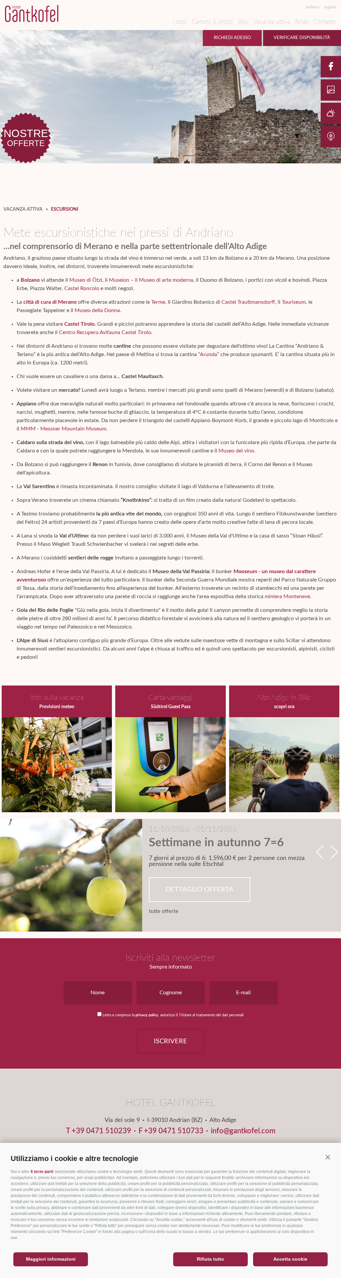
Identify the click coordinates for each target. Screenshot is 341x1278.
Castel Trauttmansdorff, (248, 302)
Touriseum (294, 302)
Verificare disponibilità (302, 38)
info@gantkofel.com (243, 1131)
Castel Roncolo (81, 288)
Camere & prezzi (212, 22)
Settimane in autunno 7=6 (216, 843)
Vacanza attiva (271, 22)
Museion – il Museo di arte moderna (151, 280)
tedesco (313, 7)
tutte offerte (163, 911)
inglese (330, 7)
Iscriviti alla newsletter (170, 958)
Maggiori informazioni (51, 1259)
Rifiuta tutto (210, 1259)
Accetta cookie (290, 1259)
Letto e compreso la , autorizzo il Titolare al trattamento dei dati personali (173, 1015)
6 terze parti (42, 1171)
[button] (327, 1157)
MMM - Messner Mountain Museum (63, 428)
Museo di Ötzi (85, 280)
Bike (243, 22)
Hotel (180, 22)
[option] (170, 875)
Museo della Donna (97, 310)
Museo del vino (236, 450)
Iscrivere (170, 1041)
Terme (158, 302)
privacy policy (147, 1015)
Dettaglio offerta (199, 889)
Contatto (324, 22)
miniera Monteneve (287, 596)
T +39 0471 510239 (98, 1131)
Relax (301, 22)
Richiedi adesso (232, 38)
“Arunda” (208, 354)
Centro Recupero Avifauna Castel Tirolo (105, 332)
